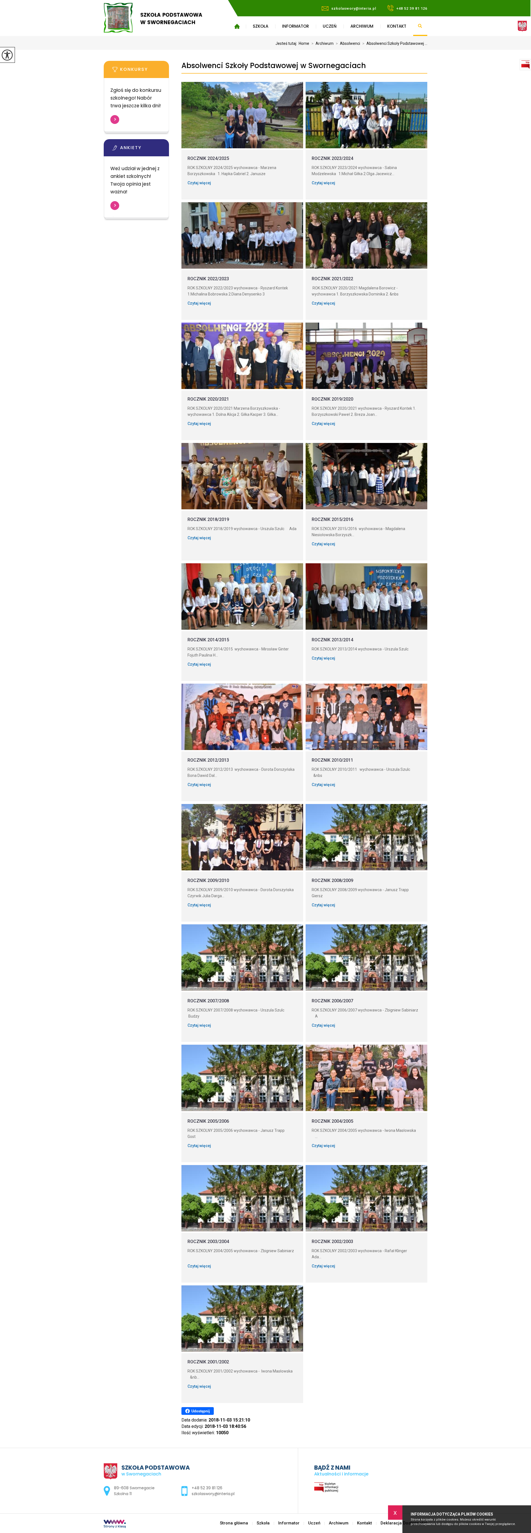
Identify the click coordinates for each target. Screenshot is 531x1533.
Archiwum (361, 26)
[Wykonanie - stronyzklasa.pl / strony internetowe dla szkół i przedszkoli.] (115, 1524)
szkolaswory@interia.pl (353, 8)
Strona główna (237, 26)
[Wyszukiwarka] (420, 26)
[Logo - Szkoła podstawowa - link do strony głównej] (161, 18)
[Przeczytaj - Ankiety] (144, 149)
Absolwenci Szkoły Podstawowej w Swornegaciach (273, 66)
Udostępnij (200, 1411)
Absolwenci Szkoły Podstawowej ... (394, 43)
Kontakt (396, 26)
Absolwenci (348, 43)
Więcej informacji (114, 119)
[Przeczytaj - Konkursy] (144, 71)
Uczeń (330, 26)
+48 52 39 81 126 (411, 8)
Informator (295, 26)
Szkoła (260, 26)
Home (304, 43)
